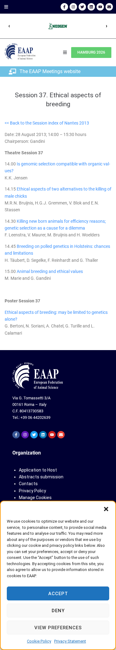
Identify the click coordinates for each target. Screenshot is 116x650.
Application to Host (38, 470)
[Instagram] (73, 7)
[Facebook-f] (64, 7)
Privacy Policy (32, 490)
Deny (58, 610)
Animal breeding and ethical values (50, 271)
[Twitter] (82, 7)
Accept (58, 593)
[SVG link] (37, 375)
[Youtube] (100, 7)
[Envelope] (109, 7)
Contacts (28, 483)
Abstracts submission (41, 476)
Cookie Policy (39, 641)
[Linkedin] (91, 7)
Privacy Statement (70, 641)
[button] (106, 509)
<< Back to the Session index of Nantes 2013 (47, 123)
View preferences (58, 627)
